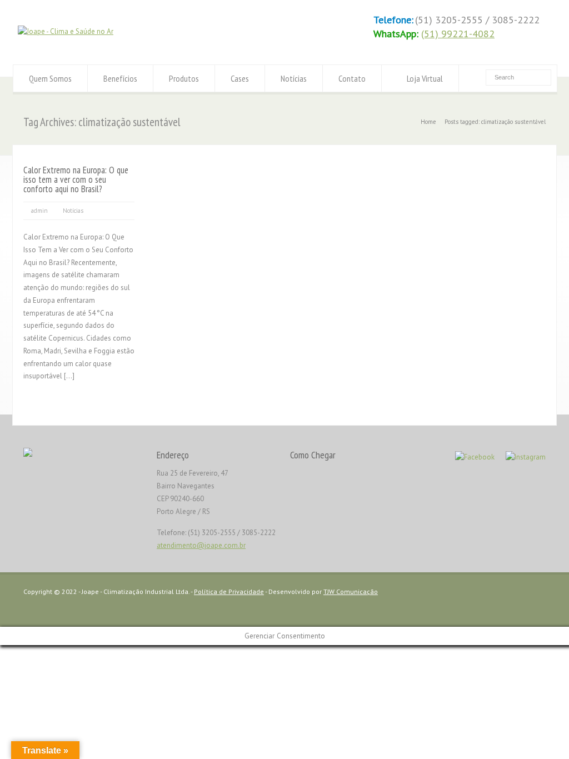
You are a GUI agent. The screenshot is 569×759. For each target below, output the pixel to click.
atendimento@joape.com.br (201, 545)
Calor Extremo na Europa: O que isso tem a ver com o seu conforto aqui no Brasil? (75, 179)
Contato (352, 78)
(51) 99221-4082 (458, 33)
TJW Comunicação (350, 591)
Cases (240, 78)
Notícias (294, 78)
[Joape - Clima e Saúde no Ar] (65, 31)
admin (39, 210)
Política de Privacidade (229, 591)
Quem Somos (50, 78)
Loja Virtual (425, 78)
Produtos (184, 78)
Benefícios (120, 78)
